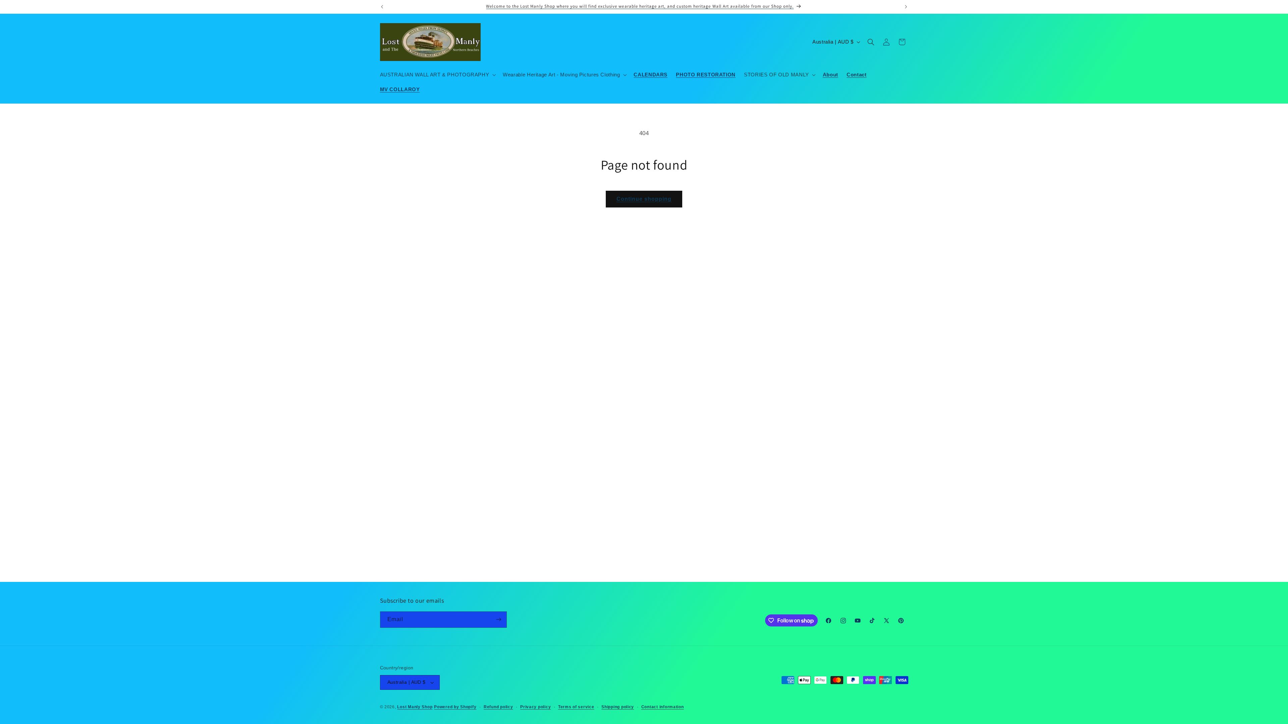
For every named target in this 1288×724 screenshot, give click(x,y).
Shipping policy (617, 707)
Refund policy (498, 707)
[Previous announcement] (382, 6)
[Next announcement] (906, 6)
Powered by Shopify (455, 707)
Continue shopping (644, 199)
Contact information (662, 707)
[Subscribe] (498, 619)
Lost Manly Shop (414, 707)
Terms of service (576, 707)
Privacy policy (535, 707)
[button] (437, 74)
